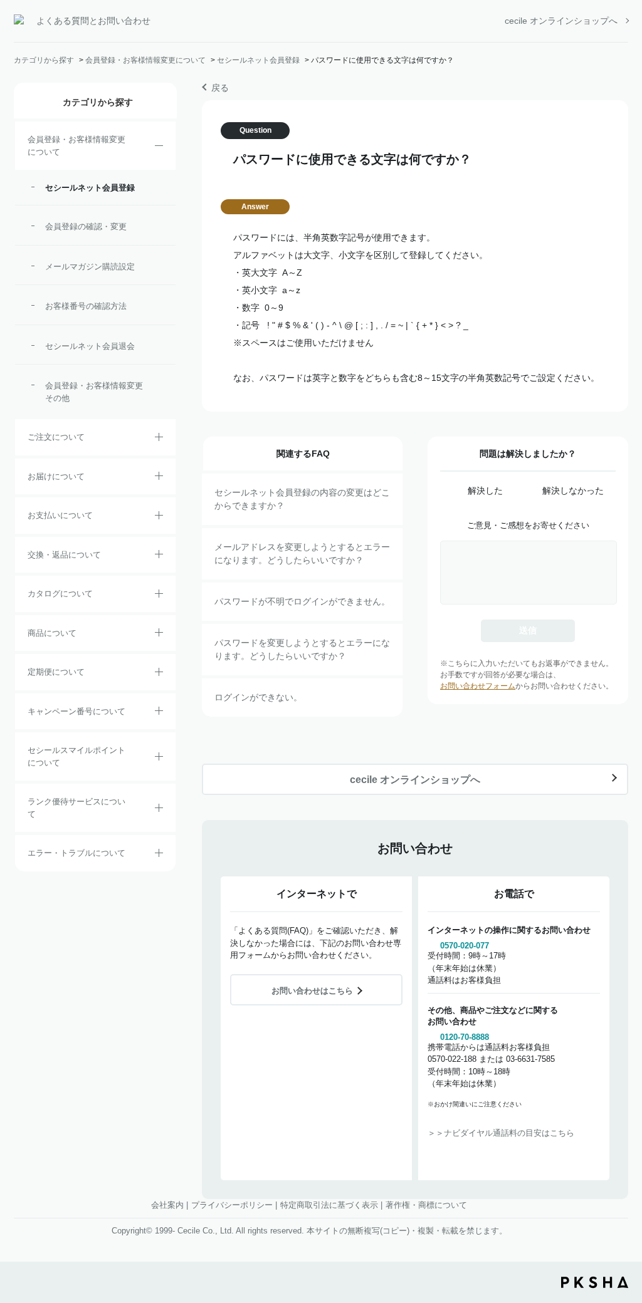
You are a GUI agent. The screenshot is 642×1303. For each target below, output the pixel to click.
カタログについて (60, 593)
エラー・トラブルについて (76, 853)
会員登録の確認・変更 (86, 226)
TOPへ (623, 1224)
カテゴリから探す (44, 60)
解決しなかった (573, 490)
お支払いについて (60, 515)
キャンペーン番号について (76, 711)
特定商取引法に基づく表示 (329, 1205)
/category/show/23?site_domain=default (159, 855)
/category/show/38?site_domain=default (159, 674)
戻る (220, 88)
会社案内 (167, 1205)
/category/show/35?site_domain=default (159, 595)
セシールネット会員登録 (258, 60)
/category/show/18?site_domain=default (159, 517)
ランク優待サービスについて (76, 808)
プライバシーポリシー (232, 1205)
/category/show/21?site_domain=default (159, 148)
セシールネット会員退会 (90, 346)
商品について (52, 633)
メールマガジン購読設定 (90, 266)
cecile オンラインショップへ (561, 21)
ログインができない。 (258, 697)
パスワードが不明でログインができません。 (302, 601)
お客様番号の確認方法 (86, 306)
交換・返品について (64, 554)
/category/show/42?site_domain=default (159, 758)
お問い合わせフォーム (477, 686)
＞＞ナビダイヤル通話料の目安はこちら (501, 1133)
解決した (485, 490)
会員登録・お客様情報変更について (145, 60)
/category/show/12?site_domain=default (159, 556)
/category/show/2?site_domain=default (159, 439)
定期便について (56, 672)
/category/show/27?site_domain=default (159, 713)
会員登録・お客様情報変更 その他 (97, 392)
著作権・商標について (426, 1205)
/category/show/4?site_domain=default (159, 634)
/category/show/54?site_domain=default (159, 810)
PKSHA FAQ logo (594, 1282)
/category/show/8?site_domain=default (159, 478)
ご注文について (56, 437)
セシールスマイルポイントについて (76, 756)
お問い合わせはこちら (312, 990)
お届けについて (56, 476)
